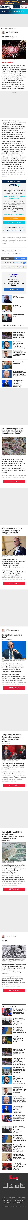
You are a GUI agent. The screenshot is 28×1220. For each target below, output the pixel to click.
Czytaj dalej (14, 482)
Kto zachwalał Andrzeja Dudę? (12, 636)
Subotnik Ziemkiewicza (14, 11)
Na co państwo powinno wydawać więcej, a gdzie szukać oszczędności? (13, 431)
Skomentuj (7, 258)
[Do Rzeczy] (1, 28)
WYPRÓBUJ (14, 218)
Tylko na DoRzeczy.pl (17, 253)
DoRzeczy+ (18, 250)
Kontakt (12, 1198)
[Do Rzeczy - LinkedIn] (17, 1185)
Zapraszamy (14, 289)
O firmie (5, 1198)
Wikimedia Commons (6, 960)
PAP (19, 455)
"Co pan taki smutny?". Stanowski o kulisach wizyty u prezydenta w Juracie (12, 738)
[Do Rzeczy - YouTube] (22, 1185)
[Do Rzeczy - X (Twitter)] (11, 1185)
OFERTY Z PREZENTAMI (14, 222)
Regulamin (7, 1202)
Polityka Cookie (18, 1202)
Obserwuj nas (13, 262)
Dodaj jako (13, 267)
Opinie (3, 253)
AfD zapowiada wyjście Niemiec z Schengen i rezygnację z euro (12, 530)
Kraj (8, 253)
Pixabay (20, 861)
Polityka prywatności (17, 1200)
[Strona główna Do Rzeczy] (5, 7)
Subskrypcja (21, 1198)
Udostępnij (22, 258)
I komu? (5, 941)
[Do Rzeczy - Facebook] (5, 1185)
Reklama (6, 1200)
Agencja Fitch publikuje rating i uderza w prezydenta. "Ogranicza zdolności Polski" (13, 835)
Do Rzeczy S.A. (10, 1206)
